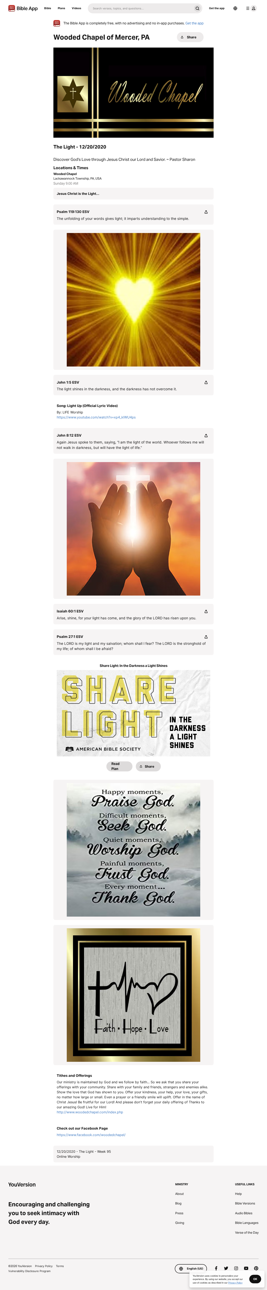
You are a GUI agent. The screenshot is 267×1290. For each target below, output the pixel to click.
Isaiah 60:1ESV (70, 611)
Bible (47, 8)
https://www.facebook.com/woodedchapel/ (91, 1135)
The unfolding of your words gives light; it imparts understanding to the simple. (123, 219)
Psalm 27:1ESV (70, 637)
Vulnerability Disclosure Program (29, 1271)
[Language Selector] (235, 8)
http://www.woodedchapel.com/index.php (90, 1112)
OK (255, 1279)
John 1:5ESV (68, 382)
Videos (76, 8)
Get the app (216, 8)
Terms (60, 1266)
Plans (61, 8)
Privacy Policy (44, 1266)
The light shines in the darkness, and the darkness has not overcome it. (117, 389)
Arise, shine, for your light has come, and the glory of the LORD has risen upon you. (126, 618)
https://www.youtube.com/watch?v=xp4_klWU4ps (96, 417)
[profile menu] (251, 8)
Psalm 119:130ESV (73, 212)
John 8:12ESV (69, 435)
